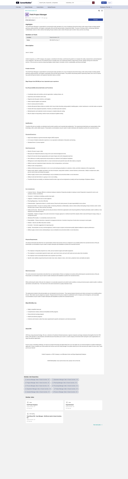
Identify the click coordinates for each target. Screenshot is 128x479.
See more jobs (97, 424)
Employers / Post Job (105, 7)
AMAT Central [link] (28, 17)
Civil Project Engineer (32, 404)
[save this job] (102, 11)
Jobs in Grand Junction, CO (31, 10)
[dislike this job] (99, 11)
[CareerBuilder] (24, 3)
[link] (27, 14)
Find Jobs (18, 7)
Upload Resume (51, 7)
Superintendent (70, 404)
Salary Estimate (28, 7)
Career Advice (40, 7)
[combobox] (51, 2)
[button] (93, 2)
